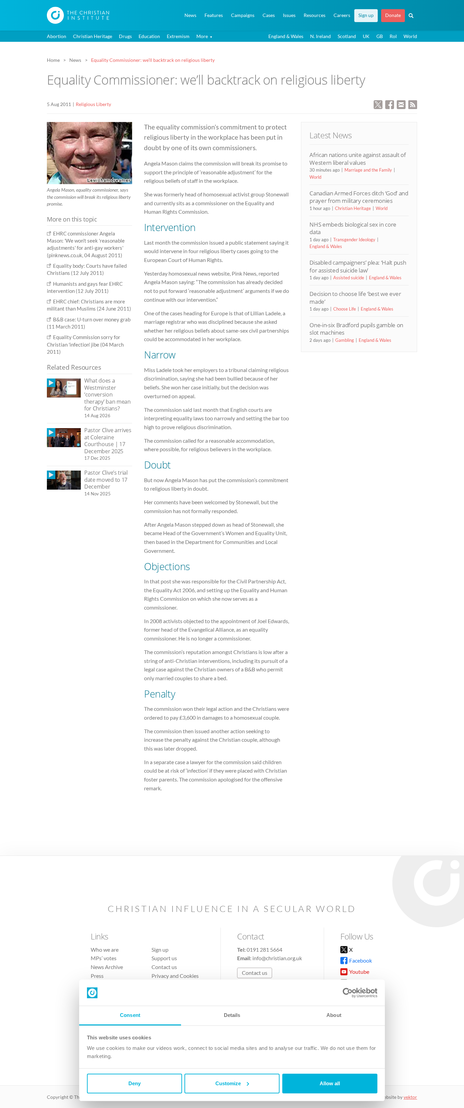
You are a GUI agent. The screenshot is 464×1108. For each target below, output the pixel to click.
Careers (342, 15)
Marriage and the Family (368, 170)
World (410, 36)
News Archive (107, 967)
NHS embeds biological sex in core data (352, 228)
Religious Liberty (93, 104)
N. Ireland (320, 36)
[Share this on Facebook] (389, 104)
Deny (134, 1083)
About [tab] (333, 1015)
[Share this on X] (378, 104)
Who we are (105, 949)
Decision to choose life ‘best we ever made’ (355, 297)
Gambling (344, 340)
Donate (393, 15)
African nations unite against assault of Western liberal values (357, 158)
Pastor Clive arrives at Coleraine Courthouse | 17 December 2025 (107, 440)
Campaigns (242, 15)
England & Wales (285, 36)
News (190, 15)
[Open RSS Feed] (412, 104)
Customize (228, 1083)
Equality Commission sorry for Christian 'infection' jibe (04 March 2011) (85, 344)
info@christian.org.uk (277, 958)
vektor (410, 1097)
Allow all (330, 1083)
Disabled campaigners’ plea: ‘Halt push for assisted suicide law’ (357, 266)
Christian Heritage (92, 36)
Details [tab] (232, 1015)
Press (97, 975)
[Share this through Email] (401, 104)
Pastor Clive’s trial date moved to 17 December (106, 479)
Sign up (366, 15)
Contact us (164, 967)
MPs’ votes (104, 958)
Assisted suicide (348, 277)
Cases (269, 15)
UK (366, 36)
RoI (393, 36)
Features (213, 15)
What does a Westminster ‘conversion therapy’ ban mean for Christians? (107, 394)
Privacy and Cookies (175, 975)
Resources (314, 15)
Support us (164, 958)
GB (379, 36)
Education (149, 36)
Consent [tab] (130, 1015)
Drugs (125, 36)
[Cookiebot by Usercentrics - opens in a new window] (347, 993)
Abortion (56, 36)
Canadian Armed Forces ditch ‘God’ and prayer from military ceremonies (358, 197)
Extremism (178, 36)
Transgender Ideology (354, 239)
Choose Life (344, 309)
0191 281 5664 (264, 949)
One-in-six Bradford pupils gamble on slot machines (356, 328)
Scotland (347, 36)
